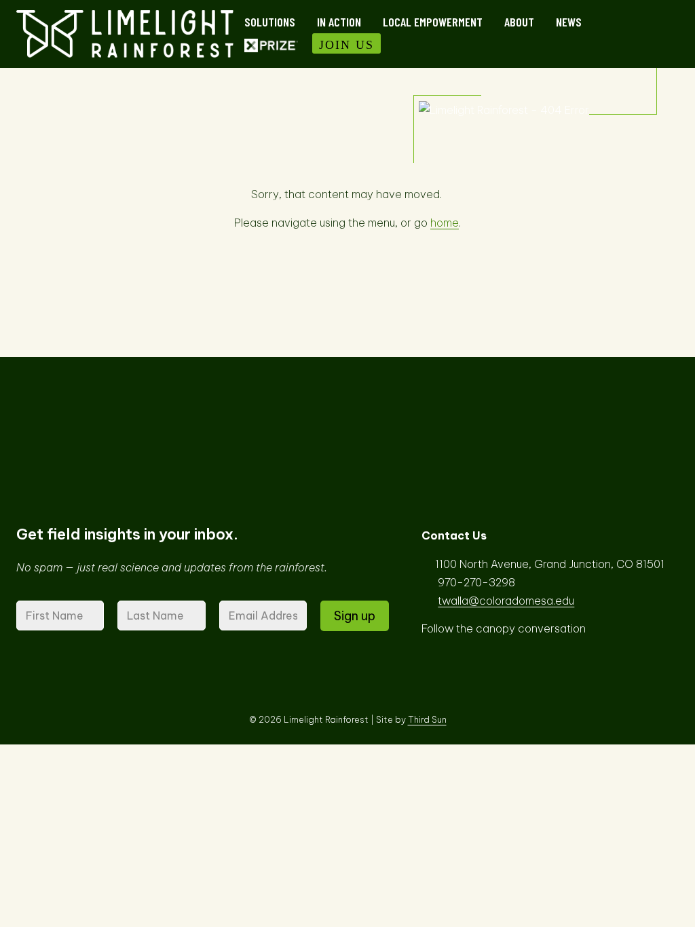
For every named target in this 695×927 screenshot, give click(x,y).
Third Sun (427, 719)
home (444, 222)
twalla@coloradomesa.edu (506, 600)
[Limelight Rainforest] (124, 34)
